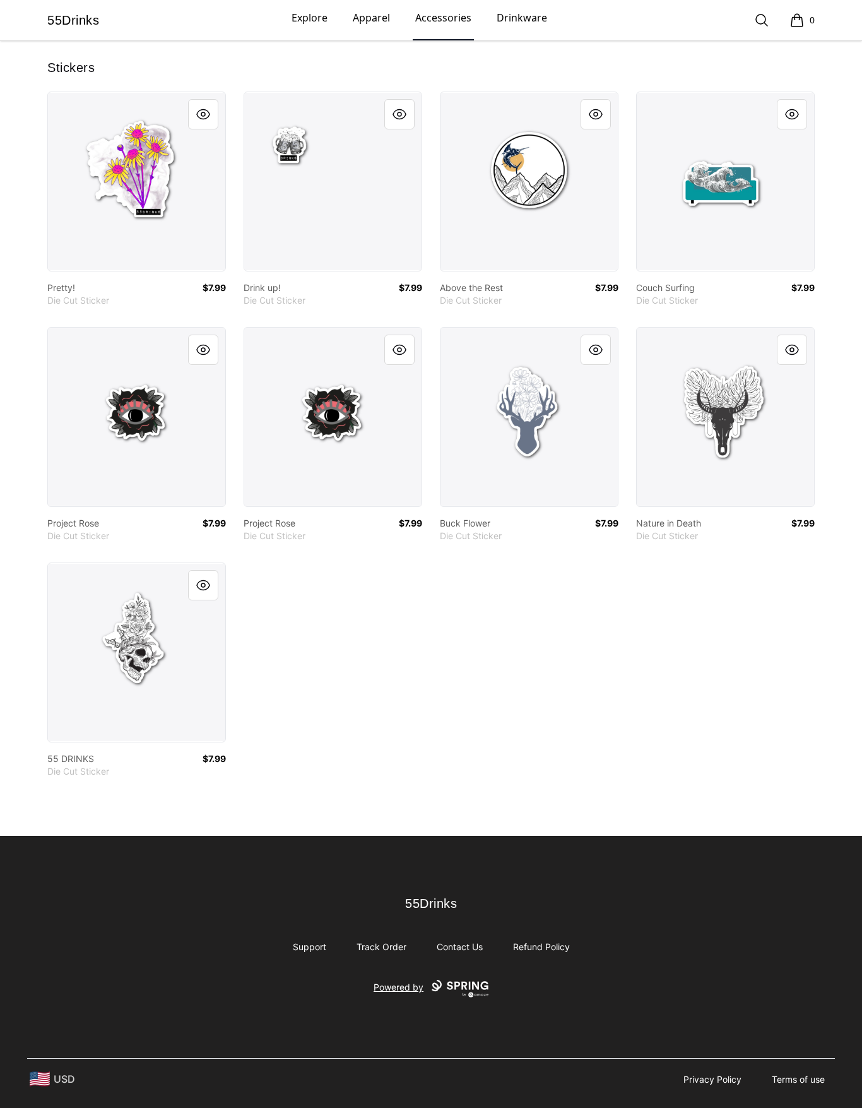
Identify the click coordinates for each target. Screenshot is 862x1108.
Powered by (398, 987)
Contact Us (460, 946)
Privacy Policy (712, 1079)
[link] (136, 181)
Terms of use (798, 1079)
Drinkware (522, 18)
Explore (310, 18)
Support (309, 946)
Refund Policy (541, 946)
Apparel (371, 18)
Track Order (381, 946)
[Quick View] (203, 114)
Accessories (443, 18)
